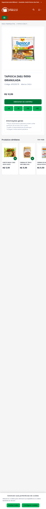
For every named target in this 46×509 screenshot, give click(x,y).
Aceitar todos (13, 505)
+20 (37, 108)
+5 (18, 108)
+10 (28, 108)
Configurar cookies (31, 505)
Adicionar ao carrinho (23, 102)
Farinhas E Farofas (12, 24)
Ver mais (40, 140)
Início (3, 24)
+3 (9, 108)
